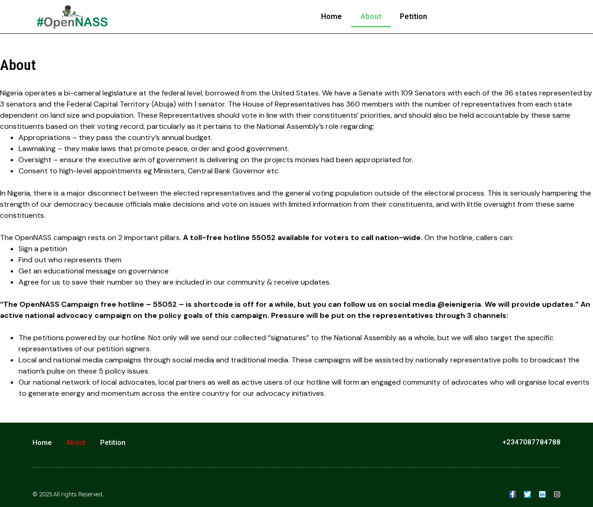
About (370, 16)
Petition (413, 16)
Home (331, 16)
